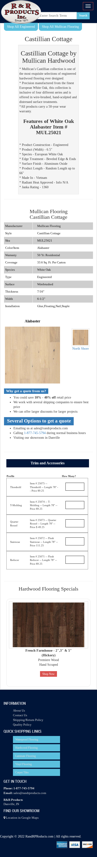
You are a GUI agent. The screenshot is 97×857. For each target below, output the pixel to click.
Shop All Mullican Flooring (60, 26)
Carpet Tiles (22, 772)
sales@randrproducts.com (29, 793)
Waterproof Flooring (26, 739)
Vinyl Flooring (23, 764)
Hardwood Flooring (26, 747)
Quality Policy (22, 724)
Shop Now (48, 674)
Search (83, 15)
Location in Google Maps (22, 817)
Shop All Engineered (21, 26)
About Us (19, 710)
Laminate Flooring (25, 756)
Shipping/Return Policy (28, 720)
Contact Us (20, 715)
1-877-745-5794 (35, 433)
